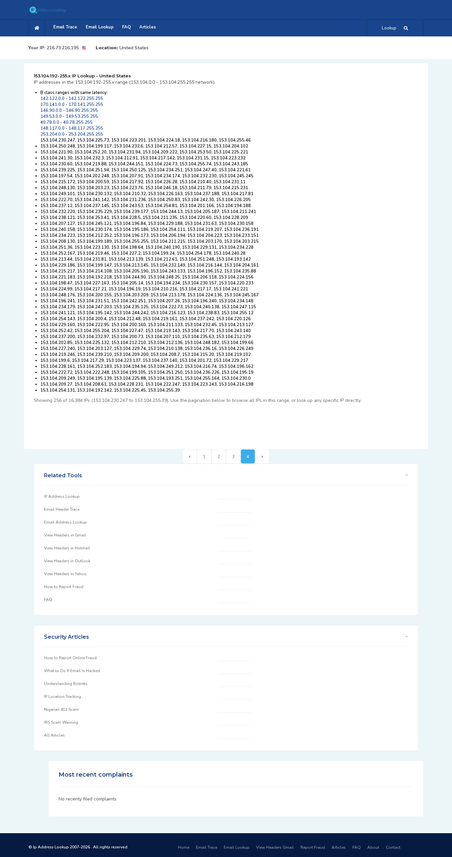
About (373, 847)
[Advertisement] (154, 423)
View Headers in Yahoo (65, 574)
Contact (393, 847)
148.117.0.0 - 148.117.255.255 (71, 128)
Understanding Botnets (66, 683)
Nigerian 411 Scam (61, 709)
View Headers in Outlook (67, 561)
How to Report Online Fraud (70, 658)
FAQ (126, 27)
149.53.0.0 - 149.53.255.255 (69, 116)
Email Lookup (99, 27)
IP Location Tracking (62, 696)
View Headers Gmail (275, 847)
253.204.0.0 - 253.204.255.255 (71, 134)
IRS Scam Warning (61, 722)
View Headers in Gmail (65, 535)
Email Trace (65, 27)
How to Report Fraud (63, 586)
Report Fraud (312, 847)
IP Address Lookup (62, 496)
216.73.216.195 (63, 48)
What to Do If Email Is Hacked (72, 670)
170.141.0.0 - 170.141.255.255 (71, 104)
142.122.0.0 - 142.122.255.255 (71, 99)
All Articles (54, 735)
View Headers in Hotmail (67, 548)
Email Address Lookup (65, 522)
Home (183, 847)
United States (134, 48)
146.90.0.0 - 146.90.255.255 (69, 110)
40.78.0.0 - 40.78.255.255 (66, 122)
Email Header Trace (61, 509)
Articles (147, 27)
